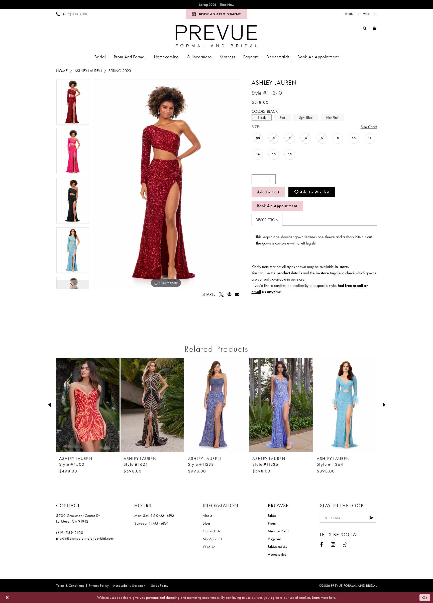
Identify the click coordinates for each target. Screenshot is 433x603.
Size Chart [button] (369, 127)
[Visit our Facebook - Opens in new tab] (321, 544)
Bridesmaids (277, 546)
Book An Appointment (277, 205)
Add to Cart (268, 192)
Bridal (272, 515)
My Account (212, 538)
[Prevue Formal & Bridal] (216, 36)
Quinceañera (278, 531)
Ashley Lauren (88, 70)
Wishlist (209, 546)
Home (62, 70)
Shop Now (227, 4)
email (256, 291)
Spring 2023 (120, 70)
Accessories (277, 554)
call (360, 285)
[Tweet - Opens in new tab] (221, 294)
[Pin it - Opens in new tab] (229, 294)
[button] (348, 14)
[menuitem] (71, 14)
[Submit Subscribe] (371, 518)
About (207, 515)
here (332, 597)
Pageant (274, 538)
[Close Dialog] (7, 597)
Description (267, 219)
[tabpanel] (72, 103)
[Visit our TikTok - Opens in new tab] (345, 544)
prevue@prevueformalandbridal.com (85, 538)
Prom (272, 523)
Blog (206, 523)
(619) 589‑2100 (69, 532)
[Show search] (365, 28)
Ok (424, 597)
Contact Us (212, 531)
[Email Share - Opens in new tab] (237, 294)
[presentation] (88, 405)
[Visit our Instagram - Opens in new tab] (333, 544)
